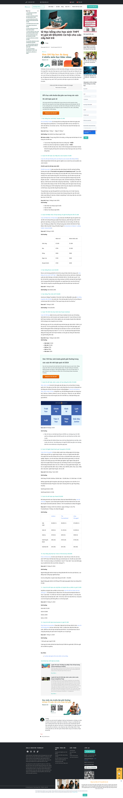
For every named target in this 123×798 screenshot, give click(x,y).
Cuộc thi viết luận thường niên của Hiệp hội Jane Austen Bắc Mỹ (57, 158)
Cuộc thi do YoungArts (46, 452)
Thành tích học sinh (77, 6)
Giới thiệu (50, 6)
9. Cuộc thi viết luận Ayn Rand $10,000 (32, 38)
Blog (62, 6)
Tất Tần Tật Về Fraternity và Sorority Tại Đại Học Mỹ (90, 62)
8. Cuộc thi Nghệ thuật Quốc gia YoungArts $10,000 (32, 35)
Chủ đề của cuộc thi (46, 169)
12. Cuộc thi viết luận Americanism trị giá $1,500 (31, 49)
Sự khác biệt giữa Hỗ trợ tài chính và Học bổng (56, 656)
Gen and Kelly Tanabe (46, 121)
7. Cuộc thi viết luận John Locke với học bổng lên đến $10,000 (32, 32)
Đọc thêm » (53, 673)
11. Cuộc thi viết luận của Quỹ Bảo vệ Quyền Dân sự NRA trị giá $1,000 (32, 45)
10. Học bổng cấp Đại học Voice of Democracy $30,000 (32, 42)
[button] (38, 10)
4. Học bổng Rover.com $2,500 (32, 23)
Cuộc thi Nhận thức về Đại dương (49, 217)
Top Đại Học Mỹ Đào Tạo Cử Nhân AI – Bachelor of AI (90, 77)
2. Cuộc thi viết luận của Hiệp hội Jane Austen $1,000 (32, 16)
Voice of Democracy (46, 556)
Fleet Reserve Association (47, 625)
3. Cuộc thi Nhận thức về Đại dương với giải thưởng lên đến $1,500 (32, 20)
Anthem (53, 516)
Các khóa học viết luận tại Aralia (31, 52)
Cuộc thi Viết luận (45, 315)
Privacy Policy (74, 792)
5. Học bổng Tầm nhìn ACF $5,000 (31, 26)
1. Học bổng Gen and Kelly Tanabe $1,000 (31, 13)
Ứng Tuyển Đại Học (46, 736)
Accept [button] (85, 795)
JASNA (76, 158)
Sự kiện (58, 6)
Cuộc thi (67, 6)
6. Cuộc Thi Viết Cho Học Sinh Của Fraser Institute (32, 29)
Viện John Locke (45, 385)
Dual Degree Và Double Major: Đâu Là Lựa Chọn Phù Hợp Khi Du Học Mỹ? (90, 47)
